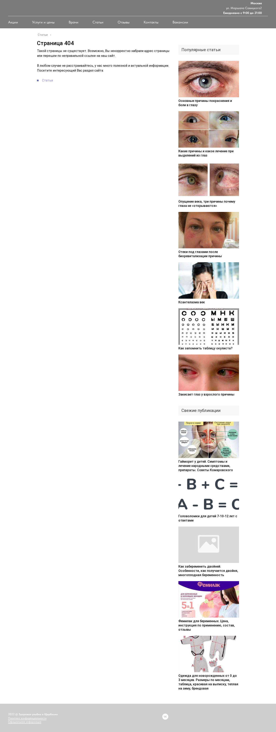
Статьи (98, 22)
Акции (13, 22)
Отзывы (124, 22)
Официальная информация (24, 721)
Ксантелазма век (191, 302)
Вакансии (180, 22)
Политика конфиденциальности (27, 718)
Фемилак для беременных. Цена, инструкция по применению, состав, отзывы (206, 625)
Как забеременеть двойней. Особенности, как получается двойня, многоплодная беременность (208, 571)
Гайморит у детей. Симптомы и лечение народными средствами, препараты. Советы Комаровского (205, 466)
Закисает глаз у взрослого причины (206, 394)
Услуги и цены (43, 22)
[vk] (165, 717)
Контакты (151, 22)
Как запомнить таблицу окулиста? (205, 348)
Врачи (73, 22)
